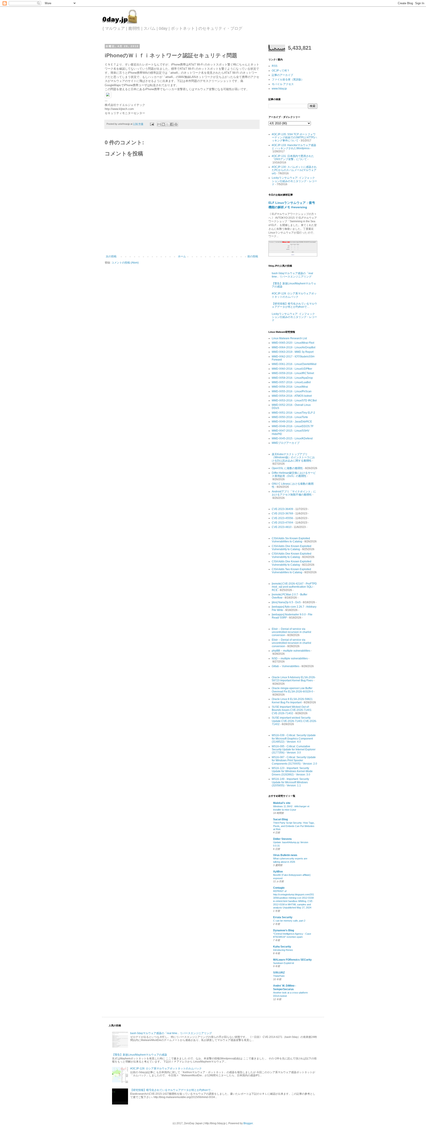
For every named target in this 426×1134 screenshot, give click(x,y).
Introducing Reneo (283, 950)
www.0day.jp (279, 88)
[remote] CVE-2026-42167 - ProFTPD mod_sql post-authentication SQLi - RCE (294, 587)
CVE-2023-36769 (282, 513)
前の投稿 (252, 256)
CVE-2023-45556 (282, 518)
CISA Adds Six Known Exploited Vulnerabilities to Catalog (291, 540)
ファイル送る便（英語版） (288, 79)
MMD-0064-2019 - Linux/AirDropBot (293, 347)
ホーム (182, 256)
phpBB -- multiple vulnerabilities (291, 650)
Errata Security (282, 917)
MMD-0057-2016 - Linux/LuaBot (291, 382)
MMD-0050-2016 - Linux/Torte (290, 417)
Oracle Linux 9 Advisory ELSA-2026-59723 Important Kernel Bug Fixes (294, 679)
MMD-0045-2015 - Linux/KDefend (292, 438)
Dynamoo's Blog (283, 930)
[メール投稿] (152, 124)
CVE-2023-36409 (282, 509)
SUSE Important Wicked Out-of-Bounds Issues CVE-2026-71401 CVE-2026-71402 (292, 710)
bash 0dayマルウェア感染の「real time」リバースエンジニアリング (292, 275)
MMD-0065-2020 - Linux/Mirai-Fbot (293, 342)
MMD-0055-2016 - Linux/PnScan (292, 391)
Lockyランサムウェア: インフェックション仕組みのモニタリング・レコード (294, 181)
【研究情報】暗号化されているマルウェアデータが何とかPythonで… (294, 305)
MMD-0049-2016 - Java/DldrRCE (292, 421)
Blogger (248, 1123)
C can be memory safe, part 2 (289, 920)
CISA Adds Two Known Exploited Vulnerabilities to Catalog (291, 571)
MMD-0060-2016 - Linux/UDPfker (292, 368)
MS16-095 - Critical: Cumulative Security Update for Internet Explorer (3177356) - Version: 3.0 (294, 749)
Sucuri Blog (280, 819)
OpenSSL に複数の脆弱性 (287, 468)
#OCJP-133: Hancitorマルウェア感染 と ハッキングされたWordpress (294, 147)
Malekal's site (281, 803)
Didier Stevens (282, 839)
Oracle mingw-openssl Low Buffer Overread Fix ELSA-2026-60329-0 (292, 690)
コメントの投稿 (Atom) (125, 262)
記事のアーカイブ (282, 75)
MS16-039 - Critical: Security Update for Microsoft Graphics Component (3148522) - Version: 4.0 (294, 738)
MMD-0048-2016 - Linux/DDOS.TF (293, 426)
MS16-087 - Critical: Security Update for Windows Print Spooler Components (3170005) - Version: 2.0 (294, 760)
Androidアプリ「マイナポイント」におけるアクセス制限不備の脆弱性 (294, 493)
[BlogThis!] (163, 124)
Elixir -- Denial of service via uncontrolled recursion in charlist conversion (291, 632)
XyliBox (278, 871)
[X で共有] (167, 124)
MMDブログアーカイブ (286, 442)
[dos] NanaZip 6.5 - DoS (286, 602)
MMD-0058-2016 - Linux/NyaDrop (292, 377)
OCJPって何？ (281, 70)
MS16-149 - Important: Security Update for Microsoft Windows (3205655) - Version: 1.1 (290, 782)
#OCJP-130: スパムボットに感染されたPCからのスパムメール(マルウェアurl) (294, 170)
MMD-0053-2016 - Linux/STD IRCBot (294, 400)
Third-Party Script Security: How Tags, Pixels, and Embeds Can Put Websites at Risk (294, 826)
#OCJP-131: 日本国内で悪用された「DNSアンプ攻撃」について (293, 158)
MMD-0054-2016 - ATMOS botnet (292, 395)
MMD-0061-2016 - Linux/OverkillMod (294, 364)
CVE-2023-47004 (282, 522)
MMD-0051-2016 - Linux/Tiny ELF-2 (293, 412)
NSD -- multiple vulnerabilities (290, 658)
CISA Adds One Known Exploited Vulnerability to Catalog (291, 548)
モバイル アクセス (283, 84)
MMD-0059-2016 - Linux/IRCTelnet (293, 373)
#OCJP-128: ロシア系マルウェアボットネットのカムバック (294, 295)
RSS (274, 65)
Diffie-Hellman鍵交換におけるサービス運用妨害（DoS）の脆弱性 (294, 474)
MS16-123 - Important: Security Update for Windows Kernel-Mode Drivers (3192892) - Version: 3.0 (292, 771)
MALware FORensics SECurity (292, 959)
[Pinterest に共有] (176, 124)
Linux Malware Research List (289, 338)
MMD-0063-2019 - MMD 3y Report (293, 351)
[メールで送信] (159, 124)
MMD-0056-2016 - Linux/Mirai (290, 386)
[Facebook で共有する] (172, 124)
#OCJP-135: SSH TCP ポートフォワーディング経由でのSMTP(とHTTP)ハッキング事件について (294, 137)
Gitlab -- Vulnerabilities (285, 666)
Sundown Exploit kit (283, 963)
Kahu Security (282, 946)
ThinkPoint (278, 976)
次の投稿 (111, 256)
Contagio (278, 887)
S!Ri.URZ (279, 972)
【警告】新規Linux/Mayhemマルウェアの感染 (139, 1054)
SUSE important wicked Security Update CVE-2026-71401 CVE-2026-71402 (294, 721)
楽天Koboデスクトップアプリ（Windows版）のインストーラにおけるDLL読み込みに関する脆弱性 (293, 457)
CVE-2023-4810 (282, 527)
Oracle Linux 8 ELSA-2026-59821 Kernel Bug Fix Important (292, 701)
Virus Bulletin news (285, 855)
